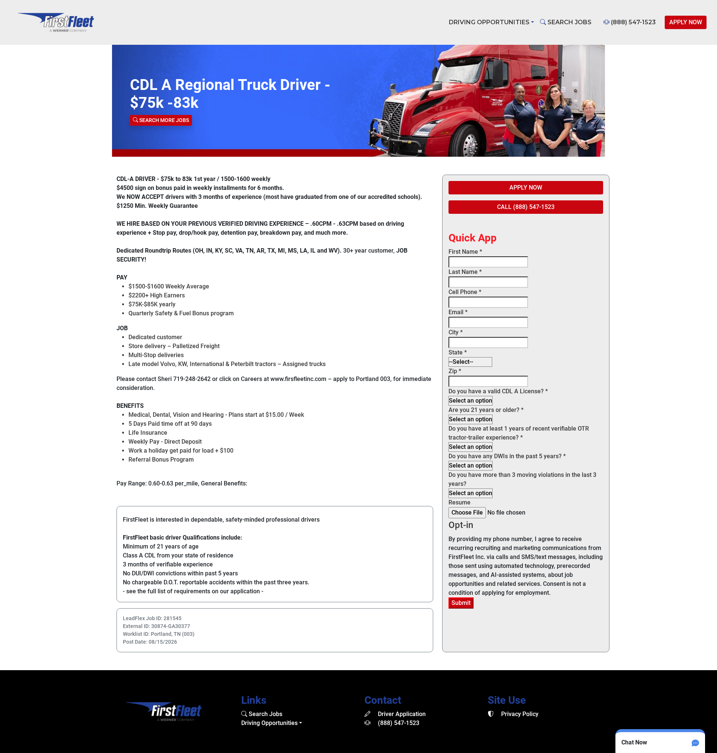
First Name (465, 251)
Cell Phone (464, 292)
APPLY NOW (685, 22)
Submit (461, 602)
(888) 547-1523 (632, 22)
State (457, 352)
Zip (454, 371)
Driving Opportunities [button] (489, 22)
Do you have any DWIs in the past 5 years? (507, 456)
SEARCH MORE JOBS (163, 120)
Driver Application (401, 714)
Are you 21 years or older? (486, 409)
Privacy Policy (519, 714)
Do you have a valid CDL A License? (498, 391)
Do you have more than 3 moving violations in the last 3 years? (522, 479)
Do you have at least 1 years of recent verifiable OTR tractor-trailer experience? (518, 433)
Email (458, 312)
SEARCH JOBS (569, 22)
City (455, 332)
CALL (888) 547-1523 (526, 206)
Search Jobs (264, 714)
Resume (459, 502)
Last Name (465, 271)
